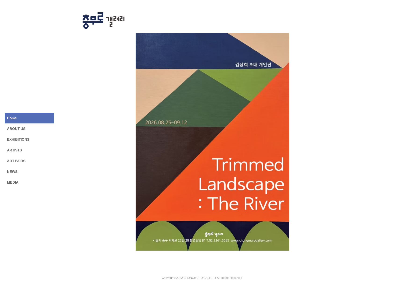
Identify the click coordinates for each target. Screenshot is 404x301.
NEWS (12, 172)
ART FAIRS (16, 161)
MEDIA (12, 182)
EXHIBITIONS (18, 139)
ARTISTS (14, 150)
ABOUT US (16, 129)
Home (12, 118)
